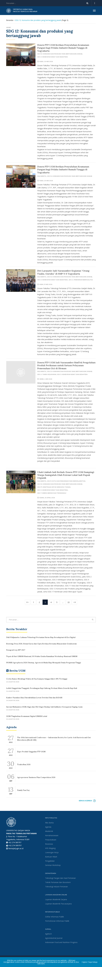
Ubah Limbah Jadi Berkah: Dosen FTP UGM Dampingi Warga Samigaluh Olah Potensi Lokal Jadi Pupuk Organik (65, 475)
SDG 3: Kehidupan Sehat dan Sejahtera (52, 57)
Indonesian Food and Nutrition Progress (61, 942)
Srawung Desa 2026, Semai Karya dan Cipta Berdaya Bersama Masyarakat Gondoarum (41, 644)
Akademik (49, 831)
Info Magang (50, 848)
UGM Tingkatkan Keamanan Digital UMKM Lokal (26, 716)
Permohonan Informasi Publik (57, 921)
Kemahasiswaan (51, 835)
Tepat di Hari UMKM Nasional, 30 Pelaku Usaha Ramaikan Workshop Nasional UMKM (41, 656)
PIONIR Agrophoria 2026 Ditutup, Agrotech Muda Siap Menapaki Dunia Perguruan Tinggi (43, 662)
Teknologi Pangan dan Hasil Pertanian (60, 878)
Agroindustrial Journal (53, 938)
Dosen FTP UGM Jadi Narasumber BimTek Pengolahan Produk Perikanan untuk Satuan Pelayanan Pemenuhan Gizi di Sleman (66, 365)
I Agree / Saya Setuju (89, 962)
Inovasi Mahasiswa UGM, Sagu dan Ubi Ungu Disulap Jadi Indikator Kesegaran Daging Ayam (44, 707)
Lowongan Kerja (51, 852)
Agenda (48, 827)
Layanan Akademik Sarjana (56, 899)
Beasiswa (49, 844)
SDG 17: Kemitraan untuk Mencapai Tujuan (53, 487)
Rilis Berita (41, 176)
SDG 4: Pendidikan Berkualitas (81, 280)
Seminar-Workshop (53, 865)
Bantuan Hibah (51, 856)
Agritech (48, 934)
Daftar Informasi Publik (54, 916)
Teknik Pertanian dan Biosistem (58, 882)
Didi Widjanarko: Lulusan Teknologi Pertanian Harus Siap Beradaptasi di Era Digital (40, 637)
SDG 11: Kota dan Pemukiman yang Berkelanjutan (66, 481)
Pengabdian (50, 861)
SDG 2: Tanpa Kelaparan (46, 374)
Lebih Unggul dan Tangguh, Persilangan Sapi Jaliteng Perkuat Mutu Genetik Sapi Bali (41, 688)
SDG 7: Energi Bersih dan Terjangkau (51, 493)
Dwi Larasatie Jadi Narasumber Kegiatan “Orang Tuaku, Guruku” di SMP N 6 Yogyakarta (63, 272)
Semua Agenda (85, 801)
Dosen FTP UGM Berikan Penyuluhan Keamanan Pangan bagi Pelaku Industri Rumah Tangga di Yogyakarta (63, 48)
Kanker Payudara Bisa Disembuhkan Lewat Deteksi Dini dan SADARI (34, 697)
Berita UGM (17, 670)
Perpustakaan (50, 839)
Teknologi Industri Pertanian (56, 886)
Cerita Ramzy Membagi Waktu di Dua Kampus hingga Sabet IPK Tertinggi (36, 679)
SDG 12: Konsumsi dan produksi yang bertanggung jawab (59, 54)
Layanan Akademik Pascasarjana (58, 903)
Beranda (9, 20)
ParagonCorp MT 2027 (15, 650)
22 (69, 602)
